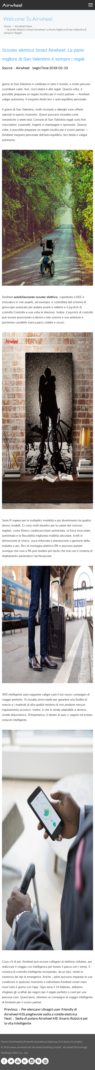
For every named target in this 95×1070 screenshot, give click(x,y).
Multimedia (16, 1041)
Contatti (76, 1041)
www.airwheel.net (20, 1047)
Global (45, 1061)
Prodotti (29, 1041)
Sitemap (53, 1041)
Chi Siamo (64, 1041)
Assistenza (41, 1041)
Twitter (11, 1061)
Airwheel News (23, 26)
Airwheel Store (24, 1061)
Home (7, 26)
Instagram (31, 1061)
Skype (38, 1061)
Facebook (4, 1061)
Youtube (18, 1061)
